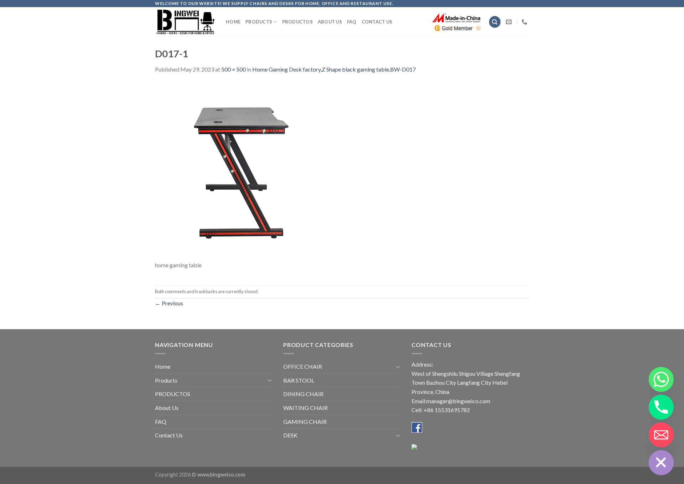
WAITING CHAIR (305, 407)
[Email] (661, 434)
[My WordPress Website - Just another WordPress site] (185, 22)
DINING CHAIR (303, 393)
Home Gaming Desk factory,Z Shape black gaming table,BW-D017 (334, 69)
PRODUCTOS (297, 22)
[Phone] (661, 407)
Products (258, 22)
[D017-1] (244, 170)
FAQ (352, 22)
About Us (330, 22)
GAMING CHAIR (305, 421)
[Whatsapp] (661, 379)
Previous (169, 303)
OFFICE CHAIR (302, 366)
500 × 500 (233, 69)
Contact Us (377, 22)
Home (233, 22)
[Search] (495, 22)
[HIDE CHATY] (661, 462)
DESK (290, 435)
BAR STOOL (298, 380)
